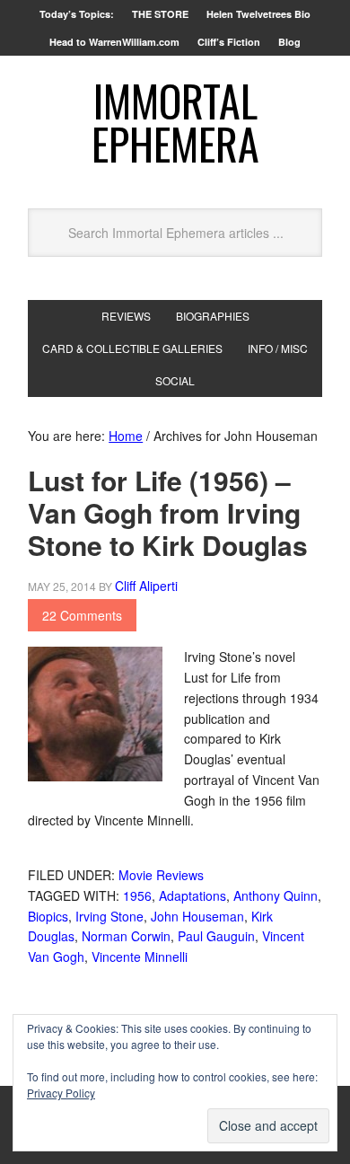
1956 (137, 895)
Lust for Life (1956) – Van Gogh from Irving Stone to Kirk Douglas (168, 512)
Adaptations (192, 895)
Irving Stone (109, 916)
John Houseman (197, 916)
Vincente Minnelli (140, 957)
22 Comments (82, 615)
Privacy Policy (61, 1092)
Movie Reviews (161, 875)
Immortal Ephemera (175, 121)
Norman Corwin (126, 936)
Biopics (48, 916)
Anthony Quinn (275, 895)
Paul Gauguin (216, 936)
